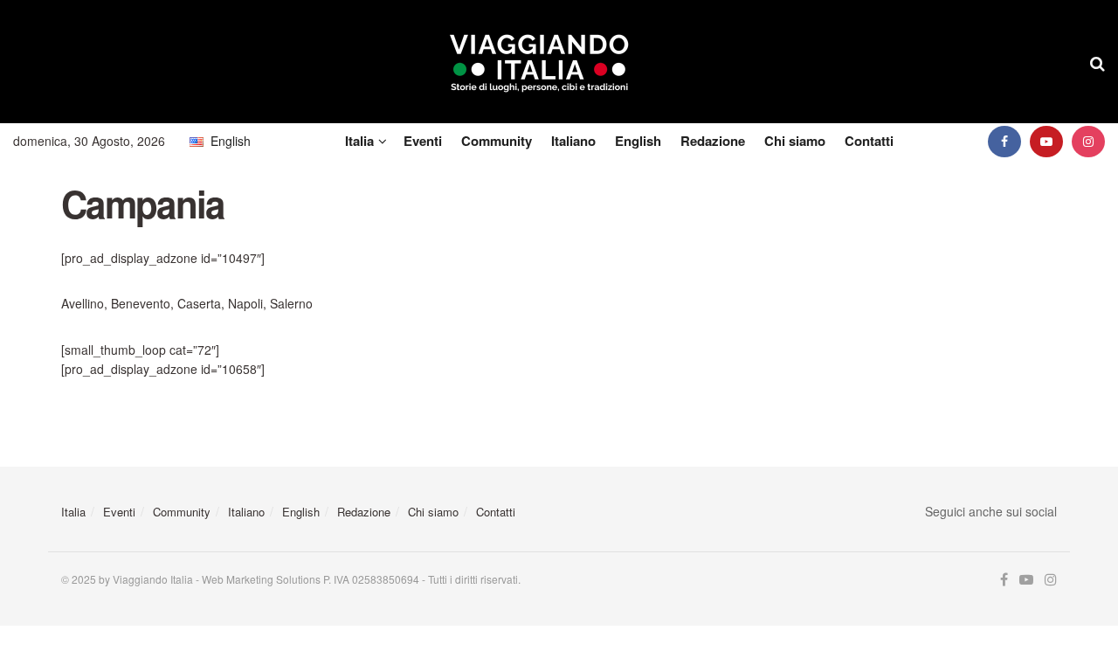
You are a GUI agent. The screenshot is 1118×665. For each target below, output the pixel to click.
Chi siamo (794, 140)
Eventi (423, 140)
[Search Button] (1097, 62)
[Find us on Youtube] (1046, 141)
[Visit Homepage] (539, 62)
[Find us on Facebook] (1004, 141)
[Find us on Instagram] (1088, 141)
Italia (359, 140)
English (638, 140)
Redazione (712, 140)
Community (496, 140)
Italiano (573, 140)
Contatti (869, 140)
